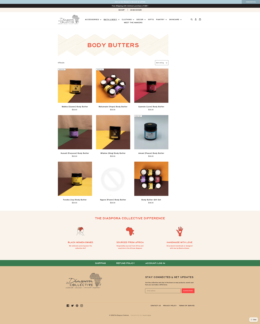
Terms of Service (186, 305)
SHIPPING (100, 263)
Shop (121, 10)
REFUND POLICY (125, 263)
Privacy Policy (170, 305)
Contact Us (156, 305)
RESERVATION (251, 2)
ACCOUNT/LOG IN (155, 263)
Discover (136, 10)
